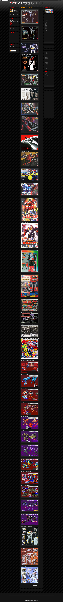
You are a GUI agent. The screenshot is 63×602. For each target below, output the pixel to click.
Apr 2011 (46, 63)
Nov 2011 (46, 57)
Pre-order (46, 34)
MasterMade (46, 30)
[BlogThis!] (34, 585)
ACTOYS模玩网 (46, 72)
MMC (45, 32)
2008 (46, 68)
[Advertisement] (48, 104)
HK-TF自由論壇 (46, 75)
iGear (45, 24)
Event (45, 19)
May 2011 (46, 62)
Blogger (37, 600)
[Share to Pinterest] (36, 585)
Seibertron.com (46, 77)
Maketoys (46, 28)
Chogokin (46, 18)
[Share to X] (35, 585)
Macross (45, 27)
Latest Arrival (24, 586)
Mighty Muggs (46, 31)
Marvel (45, 29)
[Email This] (33, 585)
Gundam (46, 23)
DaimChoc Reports (47, 74)
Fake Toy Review (46, 20)
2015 (46, 52)
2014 (46, 53)
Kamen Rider (46, 25)
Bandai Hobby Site (47, 73)
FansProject (46, 22)
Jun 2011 (46, 61)
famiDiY (45, 21)
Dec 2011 (46, 56)
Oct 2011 (46, 58)
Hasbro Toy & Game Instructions (48, 76)
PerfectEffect (46, 33)
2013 (46, 54)
